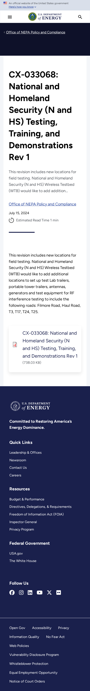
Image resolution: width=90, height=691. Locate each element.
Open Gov (17, 628)
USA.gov (16, 553)
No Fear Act (55, 637)
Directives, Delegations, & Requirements (40, 507)
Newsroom (17, 460)
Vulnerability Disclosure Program (34, 655)
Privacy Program (21, 529)
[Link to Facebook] (12, 593)
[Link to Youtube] (40, 593)
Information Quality (24, 637)
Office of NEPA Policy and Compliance (42, 204)
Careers (15, 475)
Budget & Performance (26, 499)
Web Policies (19, 646)
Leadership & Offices (25, 452)
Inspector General (23, 522)
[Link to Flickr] (58, 593)
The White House (22, 561)
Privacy (63, 628)
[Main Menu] (9, 17)
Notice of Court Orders (27, 681)
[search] (80, 17)
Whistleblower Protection (28, 664)
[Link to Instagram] (21, 593)
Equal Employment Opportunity (33, 672)
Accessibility (41, 628)
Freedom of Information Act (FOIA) (36, 514)
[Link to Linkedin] (30, 593)
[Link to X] (49, 593)
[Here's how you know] (45, 5)
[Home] (45, 20)
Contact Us (18, 467)
